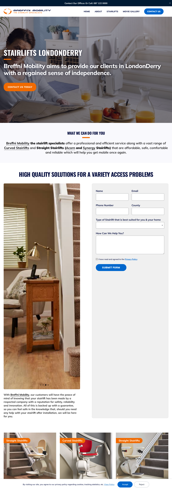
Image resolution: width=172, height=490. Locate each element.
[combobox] (130, 225)
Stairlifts (112, 11)
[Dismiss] (170, 3)
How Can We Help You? (110, 233)
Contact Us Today (20, 87)
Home (87, 11)
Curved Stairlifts (16, 148)
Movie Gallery (131, 11)
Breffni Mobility (17, 143)
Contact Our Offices (75, 3)
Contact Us (154, 11)
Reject (141, 484)
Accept (125, 484)
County (136, 205)
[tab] (40, 385)
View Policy (109, 484)
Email (135, 190)
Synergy (89, 148)
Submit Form (111, 267)
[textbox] (130, 225)
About (98, 11)
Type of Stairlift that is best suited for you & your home (128, 219)
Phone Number (105, 205)
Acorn (70, 148)
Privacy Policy (131, 259)
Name (99, 190)
